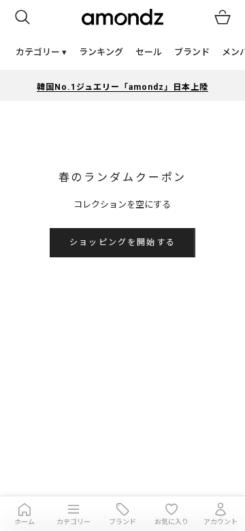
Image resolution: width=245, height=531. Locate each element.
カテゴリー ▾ (41, 52)
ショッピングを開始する (122, 242)
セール (148, 52)
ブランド (192, 52)
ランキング (101, 52)
